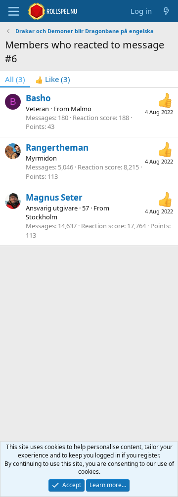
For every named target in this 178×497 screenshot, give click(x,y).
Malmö (81, 108)
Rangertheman (57, 147)
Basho (38, 98)
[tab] (52, 79)
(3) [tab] (15, 79)
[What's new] (166, 11)
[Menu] (13, 11)
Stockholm (41, 216)
